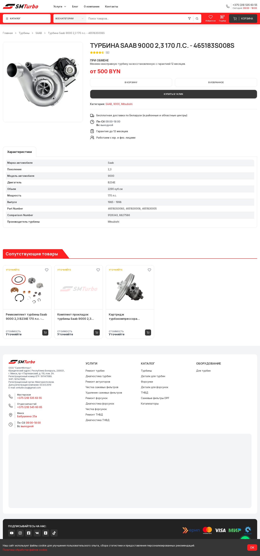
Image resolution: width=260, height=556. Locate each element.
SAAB (39, 33)
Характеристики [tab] (19, 152)
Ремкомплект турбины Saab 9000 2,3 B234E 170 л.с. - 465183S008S (26, 317)
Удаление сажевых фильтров (104, 392)
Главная (8, 33)
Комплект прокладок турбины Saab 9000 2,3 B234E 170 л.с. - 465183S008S (74, 317)
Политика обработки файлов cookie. (25, 549)
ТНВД (144, 392)
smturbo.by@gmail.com (28, 387)
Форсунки (147, 381)
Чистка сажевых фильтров (102, 387)
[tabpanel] (130, 192)
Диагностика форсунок (100, 403)
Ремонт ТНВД (94, 414)
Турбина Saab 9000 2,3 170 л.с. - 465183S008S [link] (76, 33)
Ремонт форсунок (97, 398)
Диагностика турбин (98, 376)
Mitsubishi (126, 103)
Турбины (24, 33)
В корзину (131, 82)
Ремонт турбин (95, 370)
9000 (116, 103)
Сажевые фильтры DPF (155, 398)
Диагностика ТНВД (97, 420)
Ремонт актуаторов (98, 381)
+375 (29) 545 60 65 (29, 407)
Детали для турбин (153, 376)
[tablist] (19, 152)
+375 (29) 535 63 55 (29, 397)
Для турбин (203, 370)
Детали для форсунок (154, 387)
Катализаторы (150, 403)
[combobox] (69, 18)
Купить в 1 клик (173, 94)
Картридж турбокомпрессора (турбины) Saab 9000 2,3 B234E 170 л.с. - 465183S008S (127, 317)
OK (252, 547)
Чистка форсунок (96, 409)
